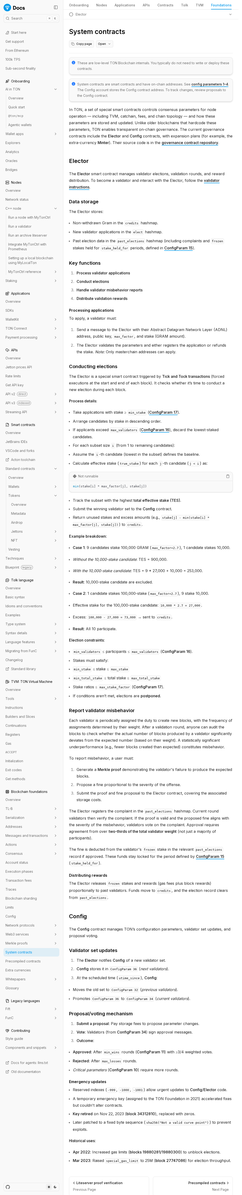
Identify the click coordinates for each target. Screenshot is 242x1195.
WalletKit (12, 319)
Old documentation (26, 1072)
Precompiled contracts (23, 961)
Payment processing (21, 337)
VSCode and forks (20, 451)
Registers (12, 734)
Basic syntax (15, 597)
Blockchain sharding (21, 898)
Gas (8, 743)
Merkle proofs (16, 943)
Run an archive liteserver (27, 235)
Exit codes (13, 770)
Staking (11, 281)
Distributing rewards (88, 875)
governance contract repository (190, 142)
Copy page (84, 44)
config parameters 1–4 (209, 84)
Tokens (14, 495)
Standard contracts (20, 469)
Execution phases (19, 871)
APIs (146, 5)
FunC (9, 1018)
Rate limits (13, 376)
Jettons (17, 531)
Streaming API (16, 412)
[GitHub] (7, 1187)
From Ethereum (17, 50)
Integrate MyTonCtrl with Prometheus (27, 246)
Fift (7, 1009)
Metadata (18, 513)
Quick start (16, 107)
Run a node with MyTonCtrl (29, 217)
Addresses (13, 827)
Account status (16, 862)
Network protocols (20, 925)
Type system (15, 624)
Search (33, 18)
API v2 (15, 394)
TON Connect (16, 328)
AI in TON (12, 89)
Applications (125, 5)
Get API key (14, 385)
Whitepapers (15, 979)
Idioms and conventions (23, 606)
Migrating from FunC (21, 651)
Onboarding (79, 5)
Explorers (12, 143)
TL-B (9, 809)
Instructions (14, 708)
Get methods (15, 779)
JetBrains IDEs (16, 442)
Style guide (14, 1039)
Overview (15, 98)
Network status (17, 199)
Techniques (14, 558)
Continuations (15, 725)
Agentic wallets (20, 125)
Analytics (12, 152)
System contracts (18, 952)
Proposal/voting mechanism (101, 1013)
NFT (14, 540)
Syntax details (16, 633)
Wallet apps (14, 134)
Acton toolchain (23, 460)
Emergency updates (87, 1081)
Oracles (11, 161)
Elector (79, 160)
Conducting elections (93, 366)
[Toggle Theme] (52, 1187)
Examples (12, 615)
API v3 (17, 403)
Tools (9, 699)
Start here (18, 32)
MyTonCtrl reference (24, 272)
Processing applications (91, 310)
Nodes (101, 5)
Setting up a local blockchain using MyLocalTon (30, 260)
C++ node (13, 208)
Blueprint (18, 567)
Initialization (14, 761)
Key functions (85, 263)
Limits (9, 907)
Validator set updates (93, 950)
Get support (14, 41)
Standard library (23, 669)
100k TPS (12, 59)
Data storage (84, 201)
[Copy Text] (228, 476)
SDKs (9, 310)
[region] (151, 486)
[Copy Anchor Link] (92, 161)
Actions (11, 844)
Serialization (14, 818)
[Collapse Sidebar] (55, 7)
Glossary (12, 988)
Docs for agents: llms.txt (29, 1063)
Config (10, 916)
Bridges (11, 170)
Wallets (13, 487)
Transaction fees (18, 880)
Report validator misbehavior (102, 710)
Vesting (14, 549)
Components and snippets (25, 1048)
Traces (10, 889)
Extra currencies (18, 970)
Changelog (14, 660)
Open (102, 44)
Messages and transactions (26, 836)
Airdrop (17, 522)
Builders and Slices (20, 716)
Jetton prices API (18, 367)
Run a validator (19, 226)
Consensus (14, 853)
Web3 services (17, 934)
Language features (20, 642)
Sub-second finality (20, 68)
